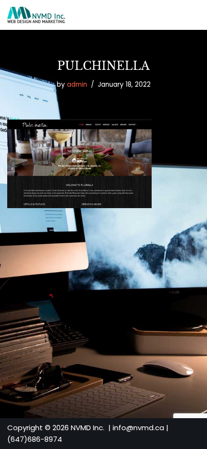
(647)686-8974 (34, 439)
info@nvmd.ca (138, 428)
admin (77, 84)
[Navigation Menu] (188, 15)
